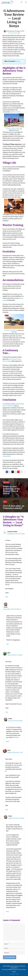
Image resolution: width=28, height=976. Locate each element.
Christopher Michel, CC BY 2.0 (13, 128)
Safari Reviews (13, 33)
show (17, 61)
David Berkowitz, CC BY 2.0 (10, 330)
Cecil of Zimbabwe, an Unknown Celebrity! (13, 507)
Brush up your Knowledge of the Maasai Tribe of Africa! (11, 490)
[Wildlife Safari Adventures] (7, 2)
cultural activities (16, 112)
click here (16, 737)
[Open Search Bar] (21, 2)
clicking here (6, 456)
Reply (6, 596)
